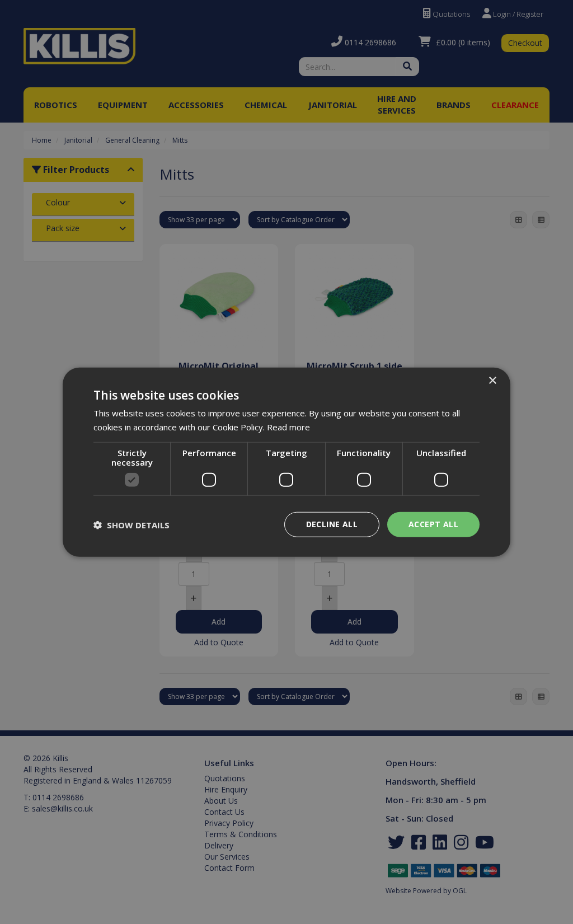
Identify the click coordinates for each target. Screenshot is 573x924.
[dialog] (286, 462)
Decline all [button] (332, 524)
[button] (131, 524)
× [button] (492, 380)
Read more (288, 426)
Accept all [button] (433, 524)
